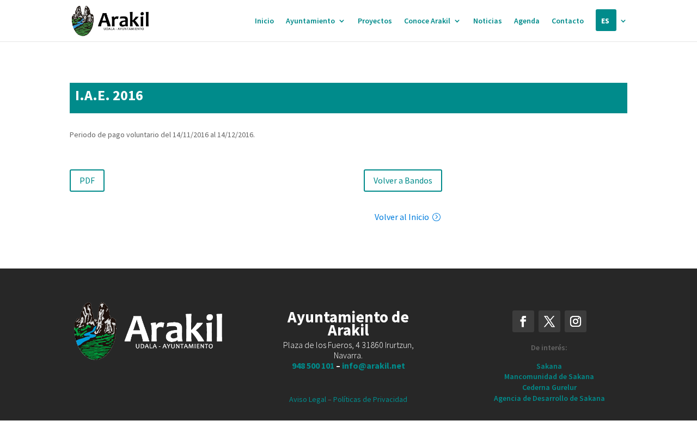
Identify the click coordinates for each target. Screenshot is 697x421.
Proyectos (375, 21)
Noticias (487, 21)
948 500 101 (313, 365)
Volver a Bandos (403, 180)
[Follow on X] (549, 321)
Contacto (568, 21)
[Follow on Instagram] (575, 321)
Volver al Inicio (402, 216)
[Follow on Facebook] (523, 321)
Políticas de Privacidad (370, 399)
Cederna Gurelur (549, 387)
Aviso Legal (307, 399)
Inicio (264, 21)
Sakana (549, 366)
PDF (87, 180)
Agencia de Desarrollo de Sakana (549, 398)
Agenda (527, 21)
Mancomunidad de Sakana (549, 376)
